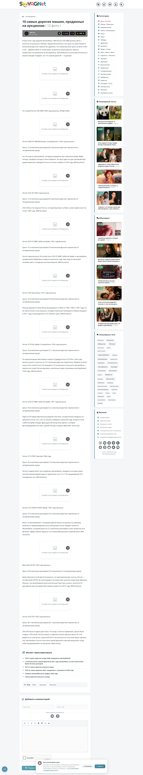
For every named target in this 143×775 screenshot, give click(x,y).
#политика (110, 379)
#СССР (108, 347)
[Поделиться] (59, 33)
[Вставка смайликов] (38, 723)
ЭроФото (104, 46)
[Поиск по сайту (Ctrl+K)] (4, 769)
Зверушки (105, 68)
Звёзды (103, 40)
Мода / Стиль (106, 49)
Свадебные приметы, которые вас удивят (108, 239)
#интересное (102, 367)
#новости (108, 375)
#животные (114, 359)
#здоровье (101, 363)
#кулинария (113, 370)
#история (114, 367)
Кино (102, 37)
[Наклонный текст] (28, 723)
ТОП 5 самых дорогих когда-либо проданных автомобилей (47, 658)
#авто (34, 685)
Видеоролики (106, 27)
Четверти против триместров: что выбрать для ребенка (109, 324)
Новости (104, 80)
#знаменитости (112, 363)
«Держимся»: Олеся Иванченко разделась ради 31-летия (109, 165)
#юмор (100, 403)
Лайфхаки (104, 77)
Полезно (104, 90)
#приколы (101, 383)
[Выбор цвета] (42, 723)
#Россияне (101, 347)
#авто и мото (101, 351)
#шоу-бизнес (101, 400)
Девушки (104, 43)
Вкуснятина (105, 65)
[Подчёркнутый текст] (31, 723)
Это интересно (30, 16)
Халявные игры (107, 93)
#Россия (112, 344)
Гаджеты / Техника (108, 55)
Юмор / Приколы (107, 24)
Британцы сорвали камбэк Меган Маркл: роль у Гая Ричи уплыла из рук (109, 260)
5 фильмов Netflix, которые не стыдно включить (108, 186)
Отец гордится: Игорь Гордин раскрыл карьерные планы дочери (107, 144)
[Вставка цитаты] (45, 723)
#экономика (111, 400)
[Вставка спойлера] (49, 723)
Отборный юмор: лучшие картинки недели (107, 282)
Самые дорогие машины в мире (37, 677)
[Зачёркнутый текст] (35, 723)
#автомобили (103, 355)
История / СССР (106, 83)
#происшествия (102, 386)
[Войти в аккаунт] (116, 4)
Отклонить (88, 766)
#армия (115, 355)
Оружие (104, 59)
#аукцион (42, 685)
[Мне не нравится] (83, 33)
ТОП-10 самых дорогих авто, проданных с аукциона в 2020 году (49, 670)
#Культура (101, 340)
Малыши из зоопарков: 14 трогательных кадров (108, 122)
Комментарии (104, 417)
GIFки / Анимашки (108, 30)
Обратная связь (105, 421)
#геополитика (102, 359)
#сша (114, 393)
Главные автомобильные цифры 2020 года (41, 673)
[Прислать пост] (104, 4)
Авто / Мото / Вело (107, 52)
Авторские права (105, 427)
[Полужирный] (25, 723)
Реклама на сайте (106, 424)
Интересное (105, 87)
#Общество (101, 344)
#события (114, 389)
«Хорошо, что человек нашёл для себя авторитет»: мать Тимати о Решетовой (109, 208)
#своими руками (103, 389)
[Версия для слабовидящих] (110, 4)
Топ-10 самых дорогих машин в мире (39, 667)
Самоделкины (106, 71)
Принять (101, 766)
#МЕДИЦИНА (110, 340)
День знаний (106, 21)
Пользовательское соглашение (110, 431)
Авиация (104, 62)
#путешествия (114, 386)
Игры (103, 34)
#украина (101, 396)
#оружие (100, 379)
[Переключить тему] (122, 4)
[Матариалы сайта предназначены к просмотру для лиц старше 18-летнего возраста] (100, 443)
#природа (110, 382)
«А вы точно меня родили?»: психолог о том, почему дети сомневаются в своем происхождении (107, 303)
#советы (100, 393)
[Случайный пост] (98, 4)
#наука (100, 374)
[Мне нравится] (78, 33)
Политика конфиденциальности (110, 437)
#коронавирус (102, 370)
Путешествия (106, 74)
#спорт (108, 393)
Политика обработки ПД (108, 434)
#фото (109, 396)
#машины (53, 685)
